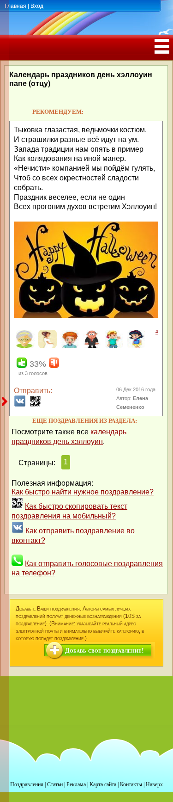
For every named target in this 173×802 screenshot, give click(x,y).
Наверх (154, 784)
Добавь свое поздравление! (104, 650)
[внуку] (112, 346)
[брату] (68, 346)
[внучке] (135, 346)
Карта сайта (102, 784)
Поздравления (26, 784)
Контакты (131, 784)
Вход (36, 6)
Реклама (76, 784)
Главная (15, 6)
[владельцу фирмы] (90, 346)
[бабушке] (24, 346)
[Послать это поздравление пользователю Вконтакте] (20, 404)
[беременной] (46, 346)
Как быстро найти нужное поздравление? (83, 492)
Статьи (55, 784)
